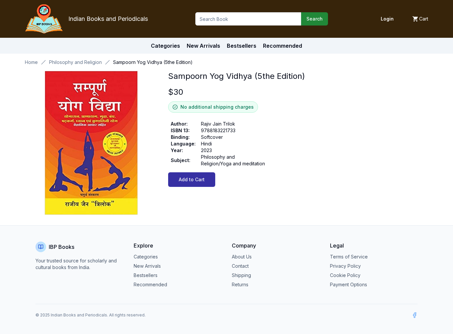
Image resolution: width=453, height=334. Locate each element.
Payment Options (348, 284)
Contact (240, 266)
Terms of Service (349, 256)
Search (314, 19)
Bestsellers (146, 275)
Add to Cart (192, 179)
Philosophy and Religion (75, 62)
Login (387, 19)
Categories (165, 45)
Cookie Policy (345, 275)
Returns (240, 284)
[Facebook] (415, 315)
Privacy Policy (345, 266)
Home (31, 62)
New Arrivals (147, 266)
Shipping (241, 275)
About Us (242, 256)
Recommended (150, 284)
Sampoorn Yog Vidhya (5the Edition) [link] (153, 62)
